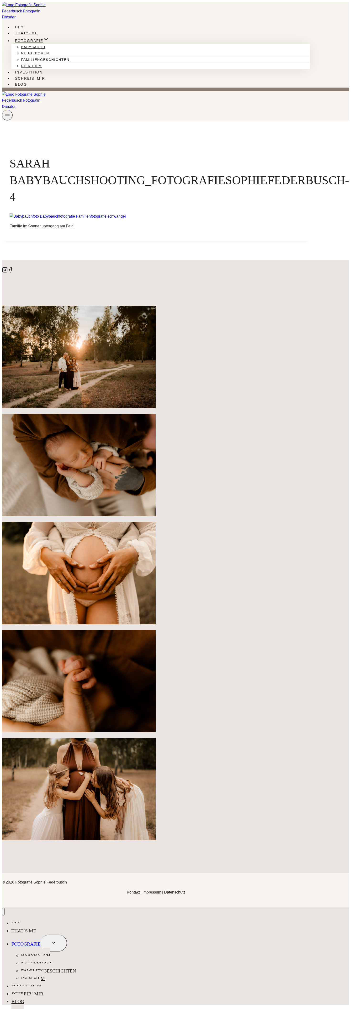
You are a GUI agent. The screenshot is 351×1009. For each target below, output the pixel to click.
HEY (19, 27)
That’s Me (26, 33)
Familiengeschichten (45, 60)
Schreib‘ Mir (30, 78)
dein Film (31, 66)
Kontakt (133, 892)
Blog (21, 84)
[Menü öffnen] (7, 115)
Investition (29, 72)
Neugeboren (35, 53)
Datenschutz (174, 892)
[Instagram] (5, 271)
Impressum (152, 892)
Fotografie (26, 943)
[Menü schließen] (3, 911)
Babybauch (33, 47)
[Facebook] (10, 271)
